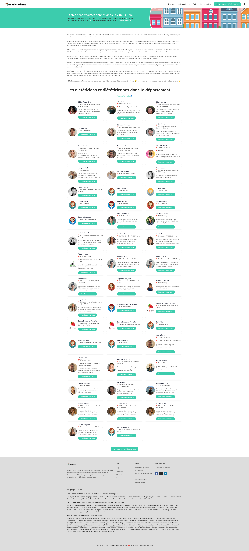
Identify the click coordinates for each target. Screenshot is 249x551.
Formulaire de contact (162, 468)
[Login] (244, 4)
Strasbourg (165, 510)
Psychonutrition (72, 527)
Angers (89, 505)
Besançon (142, 505)
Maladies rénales (78, 525)
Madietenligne (116, 545)
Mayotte (85, 499)
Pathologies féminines (125, 525)
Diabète (151, 521)
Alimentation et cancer (107, 518)
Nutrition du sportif (110, 525)
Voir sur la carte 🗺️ (124, 96)
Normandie (93, 499)
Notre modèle (205, 4)
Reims (111, 510)
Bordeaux (149, 505)
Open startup (120, 478)
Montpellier (145, 508)
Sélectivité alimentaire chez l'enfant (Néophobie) (134, 527)
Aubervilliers (126, 505)
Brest (172, 505)
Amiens (82, 505)
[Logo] (16, 4)
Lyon (126, 508)
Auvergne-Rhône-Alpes (75, 497)
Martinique (77, 499)
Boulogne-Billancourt (161, 505)
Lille (114, 508)
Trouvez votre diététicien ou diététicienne (82, 18)
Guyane (151, 497)
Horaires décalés (98, 523)
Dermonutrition (142, 521)
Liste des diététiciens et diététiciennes (112, 18)
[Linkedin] (165, 473)
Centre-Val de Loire (119, 497)
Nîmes (80, 510)
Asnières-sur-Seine (114, 505)
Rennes (117, 510)
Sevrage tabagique (158, 527)
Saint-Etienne (147, 510)
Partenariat (119, 471)
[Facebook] (156, 473)
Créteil (83, 508)
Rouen (130, 510)
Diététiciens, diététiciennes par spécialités (84, 515)
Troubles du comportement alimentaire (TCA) (85, 531)
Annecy (95, 505)
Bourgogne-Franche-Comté (94, 497)
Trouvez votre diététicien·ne (179, 4)
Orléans (86, 510)
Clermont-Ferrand (73, 508)
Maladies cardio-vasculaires (135, 523)
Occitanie (116, 499)
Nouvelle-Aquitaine (104, 499)
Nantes (69, 510)
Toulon (172, 510)
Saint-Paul (156, 510)
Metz (138, 508)
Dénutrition (132, 521)
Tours (84, 512)
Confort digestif (122, 521)
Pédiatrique (138, 525)
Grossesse (87, 523)
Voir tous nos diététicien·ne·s (124, 449)
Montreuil (153, 508)
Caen (176, 505)
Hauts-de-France (161, 497)
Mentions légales (141, 479)
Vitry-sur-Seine (102, 512)
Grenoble (94, 508)
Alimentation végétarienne (166, 518)
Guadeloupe (144, 497)
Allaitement (71, 521)
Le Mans (109, 508)
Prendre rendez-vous (88, 117)
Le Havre (102, 508)
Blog (117, 468)
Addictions (71, 518)
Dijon (88, 508)
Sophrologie (170, 527)
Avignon (134, 505)
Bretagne (108, 497)
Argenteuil (102, 505)
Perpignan (98, 510)
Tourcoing (78, 512)
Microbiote (89, 525)
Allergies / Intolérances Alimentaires (89, 521)
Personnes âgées (149, 525)
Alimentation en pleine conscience (87, 518)
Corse (129, 497)
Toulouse (70, 512)
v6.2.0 (151, 545)
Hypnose (108, 523)
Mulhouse (161, 508)
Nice (75, 510)
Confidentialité (140, 483)
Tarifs (195, 4)
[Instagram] (161, 473)
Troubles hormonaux (108, 531)
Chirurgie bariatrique (109, 521)
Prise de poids (173, 525)
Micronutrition (98, 525)
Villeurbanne (91, 512)
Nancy (168, 508)
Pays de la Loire (125, 499)
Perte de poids (162, 525)
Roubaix (124, 510)
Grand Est (135, 497)
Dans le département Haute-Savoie (104, 20)
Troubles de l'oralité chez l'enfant (104, 529)
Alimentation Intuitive (123, 518)
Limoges (120, 508)
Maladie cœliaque (118, 523)
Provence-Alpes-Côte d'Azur (142, 499)
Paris (91, 510)
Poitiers (105, 510)
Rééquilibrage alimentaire (87, 527)
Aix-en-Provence (73, 505)
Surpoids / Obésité (85, 529)
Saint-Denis (138, 510)
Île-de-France (173, 497)
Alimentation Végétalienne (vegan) (143, 518)
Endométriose (78, 523)
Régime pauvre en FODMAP (107, 527)
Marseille (132, 508)
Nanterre (174, 508)
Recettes (119, 474)
